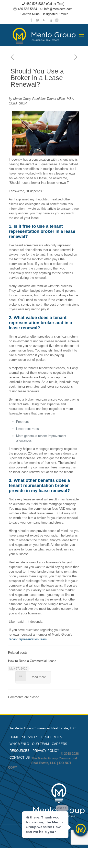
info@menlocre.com (58, 9)
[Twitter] (37, 20)
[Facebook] (31, 20)
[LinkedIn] (50, 20)
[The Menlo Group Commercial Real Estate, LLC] (44, 36)
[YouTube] (44, 20)
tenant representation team (28, 639)
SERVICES (30, 737)
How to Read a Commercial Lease (32, 661)
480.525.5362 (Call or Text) (45, 4)
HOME (14, 737)
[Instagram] (56, 20)
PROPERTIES (51, 737)
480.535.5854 (27, 9)
